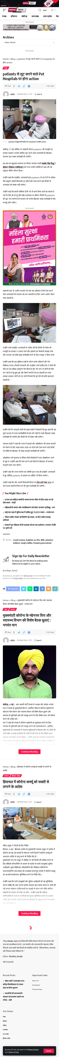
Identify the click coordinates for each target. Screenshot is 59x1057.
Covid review (19, 540)
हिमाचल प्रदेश (16, 776)
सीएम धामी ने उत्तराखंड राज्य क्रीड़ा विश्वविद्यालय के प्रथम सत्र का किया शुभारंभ (13, 984)
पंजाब (5, 68)
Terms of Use (13, 1052)
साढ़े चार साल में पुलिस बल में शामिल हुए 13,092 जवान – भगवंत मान (29, 512)
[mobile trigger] (5, 10)
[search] (40, 10)
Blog (13, 59)
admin (12, 94)
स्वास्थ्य (13, 609)
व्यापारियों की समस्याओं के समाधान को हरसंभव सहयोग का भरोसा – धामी (13, 996)
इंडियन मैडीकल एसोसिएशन (13, 167)
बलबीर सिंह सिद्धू (48, 163)
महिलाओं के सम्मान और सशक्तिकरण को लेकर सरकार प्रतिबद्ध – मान (30, 507)
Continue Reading (29, 751)
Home (6, 59)
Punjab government (42, 543)
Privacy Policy (33, 1049)
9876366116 (8, 962)
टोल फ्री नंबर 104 (44, 482)
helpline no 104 (33, 540)
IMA (42, 540)
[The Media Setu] (17, 10)
